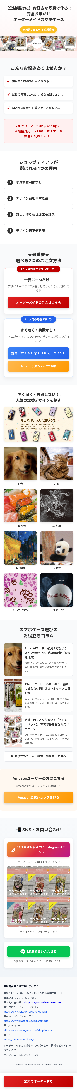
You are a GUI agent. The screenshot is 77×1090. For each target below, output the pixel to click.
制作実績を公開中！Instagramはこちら (41, 849)
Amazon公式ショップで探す (38, 366)
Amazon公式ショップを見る (38, 797)
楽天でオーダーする (38, 1081)
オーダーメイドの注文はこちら (38, 302)
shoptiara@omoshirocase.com (42, 1002)
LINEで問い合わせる (42, 951)
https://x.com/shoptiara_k (19, 1039)
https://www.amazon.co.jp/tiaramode (26, 1020)
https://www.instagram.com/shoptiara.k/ (28, 1030)
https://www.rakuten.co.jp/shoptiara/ (26, 1011)
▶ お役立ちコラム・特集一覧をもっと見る (38, 756)
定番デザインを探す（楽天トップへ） (38, 353)
